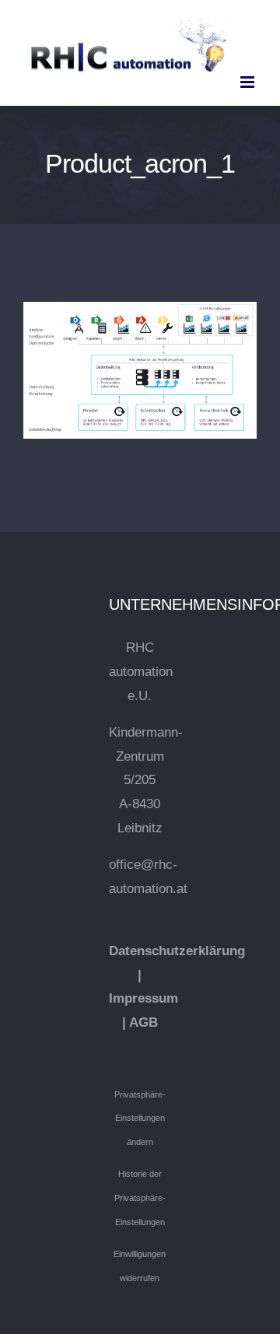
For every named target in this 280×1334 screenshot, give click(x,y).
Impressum (143, 998)
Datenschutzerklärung (177, 951)
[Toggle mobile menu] (248, 82)
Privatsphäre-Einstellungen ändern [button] (140, 1118)
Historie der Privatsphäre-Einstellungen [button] (140, 1197)
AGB (143, 1022)
